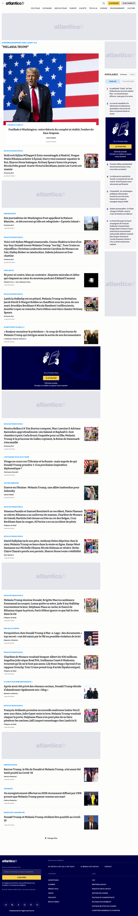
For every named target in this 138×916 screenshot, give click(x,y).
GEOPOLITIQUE (60, 8)
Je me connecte (128, 3)
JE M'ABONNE (114, 3)
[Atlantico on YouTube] (37, 904)
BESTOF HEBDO (53, 902)
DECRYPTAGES (53, 880)
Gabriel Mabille (51, 138)
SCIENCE (103, 8)
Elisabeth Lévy (8, 282)
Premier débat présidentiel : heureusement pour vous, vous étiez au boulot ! (121, 166)
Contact (108, 866)
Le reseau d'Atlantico (90, 866)
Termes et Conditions (18, 885)
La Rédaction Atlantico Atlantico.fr (15, 339)
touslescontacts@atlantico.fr (21, 911)
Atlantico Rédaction (10, 776)
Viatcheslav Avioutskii (11, 472)
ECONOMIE (47, 8)
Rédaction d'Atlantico (11, 640)
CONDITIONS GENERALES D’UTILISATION (106, 910)
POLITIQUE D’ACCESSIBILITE (101, 902)
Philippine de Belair (10, 525)
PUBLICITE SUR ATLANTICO (101, 889)
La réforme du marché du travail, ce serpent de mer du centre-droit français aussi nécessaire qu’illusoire (121, 180)
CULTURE (131, 8)
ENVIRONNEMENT (117, 8)
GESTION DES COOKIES (100, 893)
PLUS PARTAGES (128, 81)
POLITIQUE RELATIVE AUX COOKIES (104, 906)
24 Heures (123, 74)
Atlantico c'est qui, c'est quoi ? (61, 866)
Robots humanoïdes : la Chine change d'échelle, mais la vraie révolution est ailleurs (122, 211)
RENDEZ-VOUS (53, 889)
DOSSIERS (51, 884)
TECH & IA (93, 8)
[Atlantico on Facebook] (18, 904)
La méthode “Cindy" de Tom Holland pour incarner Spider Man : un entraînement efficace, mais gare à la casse (121, 92)
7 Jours (132, 74)
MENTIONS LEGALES (99, 884)
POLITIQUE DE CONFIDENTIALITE (103, 897)
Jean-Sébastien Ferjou (23, 282)
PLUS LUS (112, 81)
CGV (93, 880)
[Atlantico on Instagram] (30, 904)
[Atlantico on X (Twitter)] (12, 904)
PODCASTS (52, 897)
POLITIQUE (35, 8)
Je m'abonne (51, 378)
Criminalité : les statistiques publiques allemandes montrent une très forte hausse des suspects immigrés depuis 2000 (121, 196)
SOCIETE (82, 8)
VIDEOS (50, 893)
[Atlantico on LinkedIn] (24, 904)
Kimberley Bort (9, 173)
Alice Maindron (9, 555)
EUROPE (73, 8)
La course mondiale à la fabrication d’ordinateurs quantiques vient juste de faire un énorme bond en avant (120, 108)
